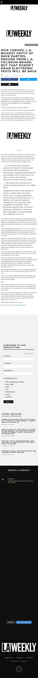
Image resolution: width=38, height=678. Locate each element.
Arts (7, 389)
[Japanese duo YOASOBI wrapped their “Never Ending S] (19, 539)
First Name (8, 356)
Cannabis (8, 397)
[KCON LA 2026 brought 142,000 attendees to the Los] (19, 568)
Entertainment (10, 392)
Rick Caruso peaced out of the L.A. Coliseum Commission (18, 90)
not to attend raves (11, 300)
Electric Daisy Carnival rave (28, 228)
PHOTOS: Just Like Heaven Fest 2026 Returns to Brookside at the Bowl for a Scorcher (18, 442)
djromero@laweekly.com (18, 305)
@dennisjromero (6, 305)
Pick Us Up (9, 657)
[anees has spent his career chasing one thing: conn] (19, 504)
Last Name (8, 363)
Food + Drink (9, 384)
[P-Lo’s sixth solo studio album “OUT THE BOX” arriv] (19, 600)
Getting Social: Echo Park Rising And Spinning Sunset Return (19, 451)
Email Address (9, 370)
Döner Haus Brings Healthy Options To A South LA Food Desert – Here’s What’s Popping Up (18, 421)
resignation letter (9, 113)
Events (8, 394)
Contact (19, 657)
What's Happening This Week (15, 382)
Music (7, 387)
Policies (30, 657)
